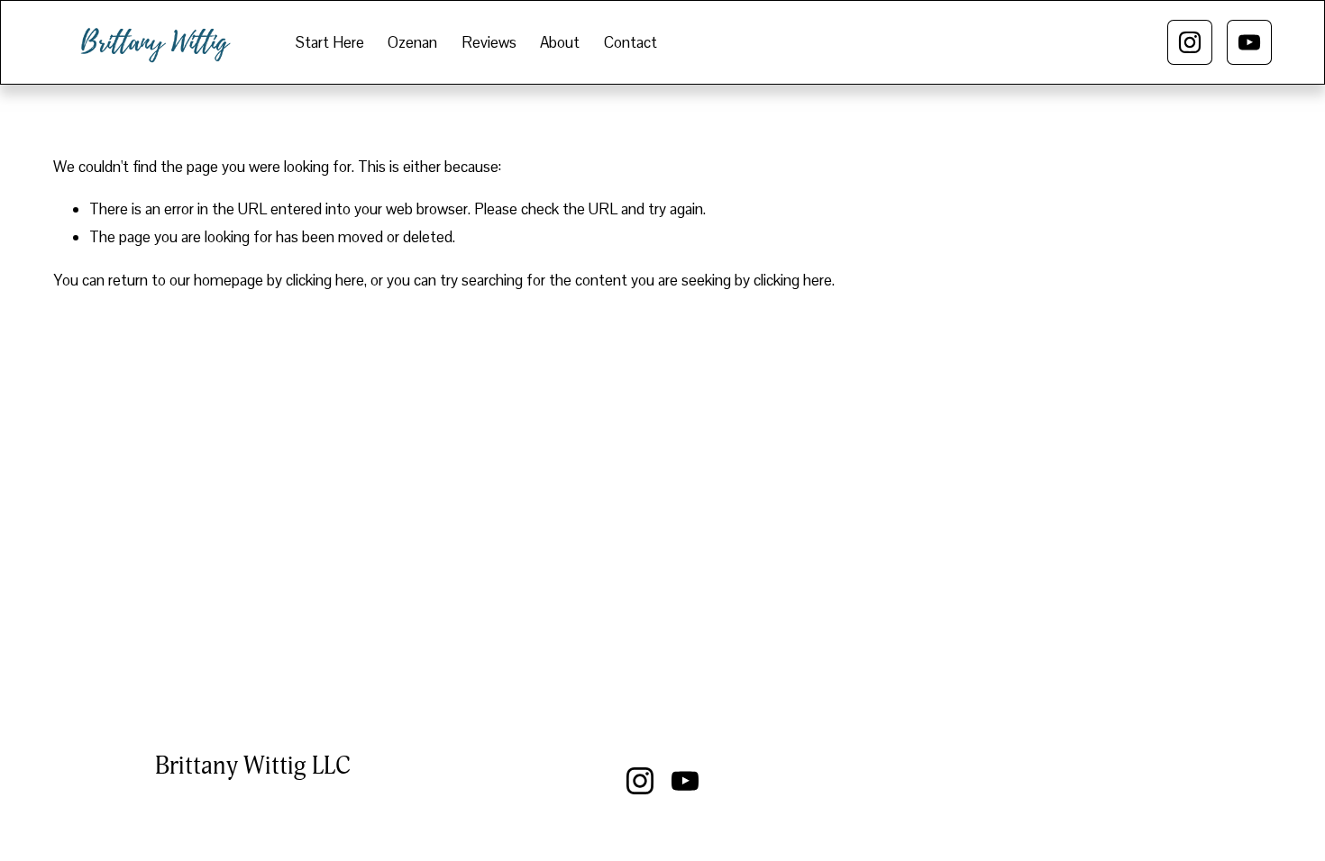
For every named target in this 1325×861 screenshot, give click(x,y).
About (560, 42)
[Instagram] (1189, 42)
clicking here (325, 280)
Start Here (330, 42)
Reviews (488, 42)
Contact (630, 42)
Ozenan (412, 42)
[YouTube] (1249, 42)
